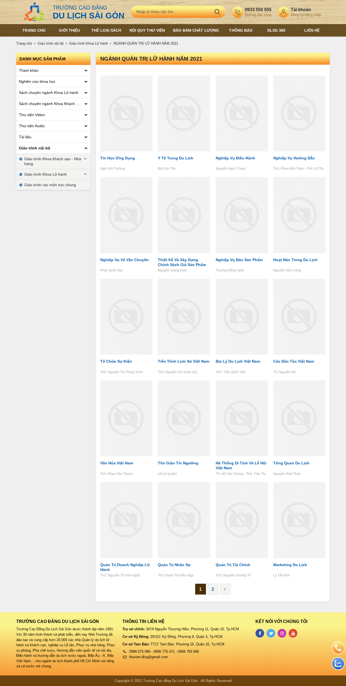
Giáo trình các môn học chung (50, 185)
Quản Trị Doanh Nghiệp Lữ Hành (125, 567)
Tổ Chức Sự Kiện (116, 361)
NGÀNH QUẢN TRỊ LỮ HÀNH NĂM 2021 (146, 43)
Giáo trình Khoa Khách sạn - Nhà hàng (52, 161)
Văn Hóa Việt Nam (116, 463)
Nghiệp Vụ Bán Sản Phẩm (239, 260)
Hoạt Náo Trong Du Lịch (295, 260)
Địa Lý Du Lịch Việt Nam (238, 361)
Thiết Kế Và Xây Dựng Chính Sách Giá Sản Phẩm (182, 262)
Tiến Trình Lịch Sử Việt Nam (183, 361)
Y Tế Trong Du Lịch (175, 158)
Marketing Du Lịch (290, 565)
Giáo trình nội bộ (51, 43)
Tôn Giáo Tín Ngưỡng (178, 463)
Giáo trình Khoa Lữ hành (88, 43)
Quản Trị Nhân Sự (174, 565)
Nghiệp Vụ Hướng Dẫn (294, 158)
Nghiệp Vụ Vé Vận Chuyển (124, 260)
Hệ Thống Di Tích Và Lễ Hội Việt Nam (241, 465)
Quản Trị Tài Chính (233, 565)
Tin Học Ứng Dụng (117, 158)
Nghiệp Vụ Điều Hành (235, 158)
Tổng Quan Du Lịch (291, 463)
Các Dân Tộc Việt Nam (293, 361)
